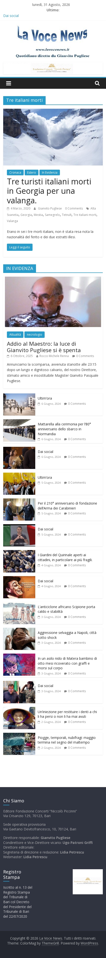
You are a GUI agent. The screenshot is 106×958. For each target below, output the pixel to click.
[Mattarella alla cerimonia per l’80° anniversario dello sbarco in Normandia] (19, 421)
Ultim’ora (45, 398)
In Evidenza (49, 172)
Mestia (38, 215)
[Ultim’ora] (19, 396)
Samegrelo (52, 215)
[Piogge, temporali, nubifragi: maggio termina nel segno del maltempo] (19, 735)
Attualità (15, 334)
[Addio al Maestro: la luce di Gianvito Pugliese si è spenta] (53, 279)
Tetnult (66, 215)
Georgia (26, 215)
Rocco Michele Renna (54, 356)
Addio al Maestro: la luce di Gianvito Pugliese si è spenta (44, 347)
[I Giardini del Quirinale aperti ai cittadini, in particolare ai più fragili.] (19, 552)
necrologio (34, 334)
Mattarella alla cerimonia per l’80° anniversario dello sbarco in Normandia (64, 429)
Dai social (11, 15)
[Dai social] (19, 449)
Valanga (12, 221)
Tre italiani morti (84, 215)
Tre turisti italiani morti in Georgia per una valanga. (49, 191)
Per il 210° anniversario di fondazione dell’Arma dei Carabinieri (67, 505)
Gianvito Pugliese (50, 208)
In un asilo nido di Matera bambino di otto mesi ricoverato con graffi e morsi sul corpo (67, 663)
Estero (31, 172)
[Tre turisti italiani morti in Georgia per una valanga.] (53, 111)
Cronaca (15, 172)
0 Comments (74, 208)
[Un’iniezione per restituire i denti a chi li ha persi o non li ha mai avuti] (19, 709)
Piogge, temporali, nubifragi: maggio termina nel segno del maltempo (67, 740)
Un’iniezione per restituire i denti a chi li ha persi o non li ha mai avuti (67, 714)
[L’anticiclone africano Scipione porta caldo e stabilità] (19, 604)
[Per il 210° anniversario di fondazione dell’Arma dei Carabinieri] (19, 501)
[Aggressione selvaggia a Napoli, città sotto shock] (19, 630)
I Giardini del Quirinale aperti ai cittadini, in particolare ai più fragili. (65, 557)
